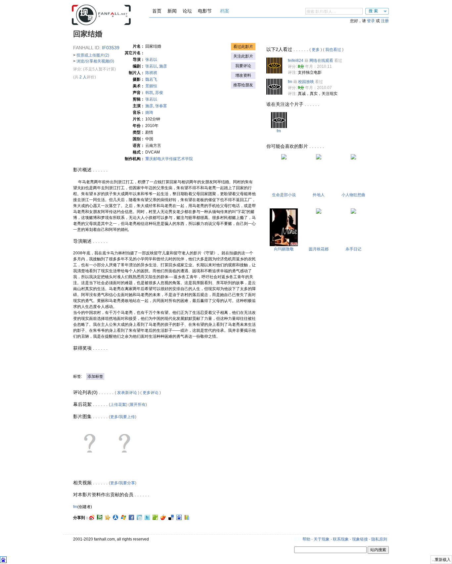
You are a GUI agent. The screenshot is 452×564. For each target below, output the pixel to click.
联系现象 (341, 539)
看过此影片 (243, 46)
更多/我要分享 (122, 483)
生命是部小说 (284, 195)
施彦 (163, 66)
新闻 (172, 11)
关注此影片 (243, 56)
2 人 (83, 77)
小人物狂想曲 (353, 195)
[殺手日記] (353, 212)
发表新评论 (127, 392)
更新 (297, 539)
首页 (156, 11)
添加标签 (95, 376)
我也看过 (333, 49)
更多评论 (150, 392)
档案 (224, 11)
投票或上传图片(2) (92, 55)
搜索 (374, 11)
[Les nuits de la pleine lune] (318, 212)
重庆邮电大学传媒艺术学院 (169, 158)
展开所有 (138, 404)
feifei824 (295, 60)
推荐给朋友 (243, 85)
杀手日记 (353, 249)
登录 (371, 21)
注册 (385, 21)
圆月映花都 (319, 249)
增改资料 (243, 75)
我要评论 (243, 66)
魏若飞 (151, 79)
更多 (316, 49)
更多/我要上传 (122, 416)
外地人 (319, 195)
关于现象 (322, 539)
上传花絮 (118, 404)
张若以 (151, 59)
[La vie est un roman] (284, 158)
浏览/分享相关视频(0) (95, 61)
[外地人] (318, 158)
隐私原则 (379, 539)
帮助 (306, 539)
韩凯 (149, 92)
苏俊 (159, 92)
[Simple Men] (353, 158)
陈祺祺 (151, 72)
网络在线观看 (321, 60)
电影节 (205, 11)
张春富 (161, 106)
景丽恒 (151, 86)
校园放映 (306, 81)
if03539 (110, 47)
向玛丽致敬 (284, 249)
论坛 (187, 11)
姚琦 (149, 112)
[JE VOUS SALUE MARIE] (284, 244)
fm (75, 506)
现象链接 (360, 539)
